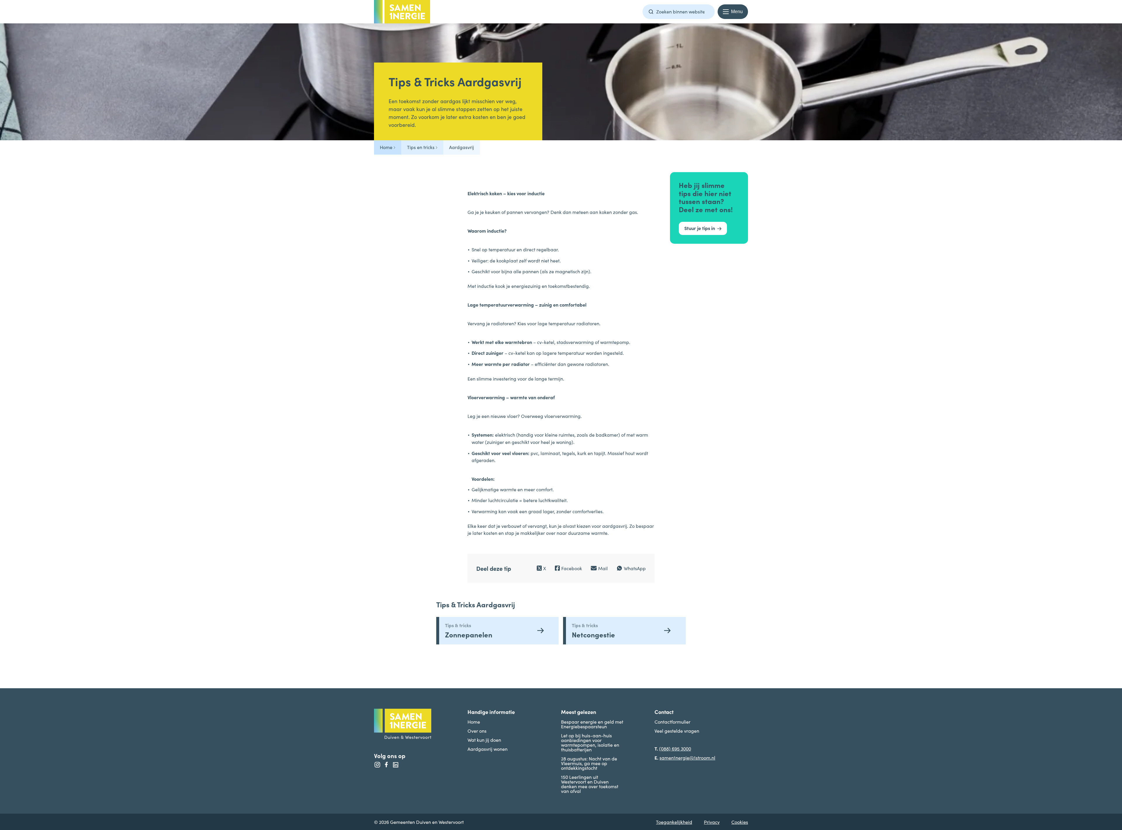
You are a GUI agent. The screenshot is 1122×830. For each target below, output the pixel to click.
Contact (663, 712)
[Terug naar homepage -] (402, 11)
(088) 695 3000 (675, 748)
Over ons (477, 730)
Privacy (712, 822)
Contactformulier (672, 721)
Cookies (739, 822)
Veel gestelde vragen (676, 730)
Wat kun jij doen (484, 739)
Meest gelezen (578, 712)
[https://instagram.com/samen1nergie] (377, 764)
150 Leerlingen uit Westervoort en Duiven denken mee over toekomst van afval (589, 784)
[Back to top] (1106, 651)
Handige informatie (491, 712)
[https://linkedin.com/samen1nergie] (395, 764)
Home (474, 721)
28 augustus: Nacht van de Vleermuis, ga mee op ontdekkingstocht (589, 763)
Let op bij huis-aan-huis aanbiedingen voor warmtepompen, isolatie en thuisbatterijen (590, 742)
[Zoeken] (650, 11)
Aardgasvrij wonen (488, 749)
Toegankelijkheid (674, 822)
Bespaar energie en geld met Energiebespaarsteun (592, 723)
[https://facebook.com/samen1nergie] (386, 764)
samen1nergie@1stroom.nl (687, 757)
